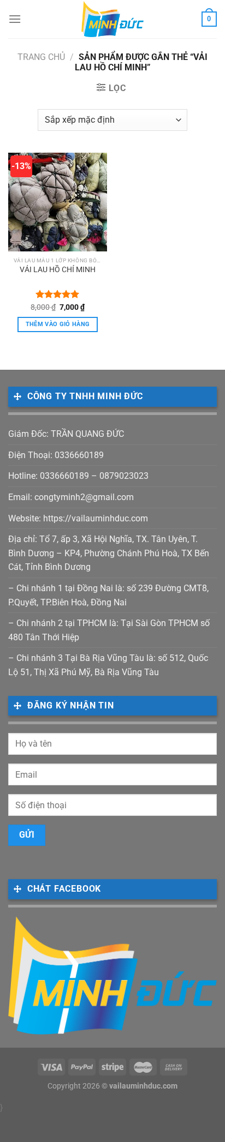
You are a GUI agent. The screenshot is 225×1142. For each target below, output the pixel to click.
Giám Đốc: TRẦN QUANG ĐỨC (66, 434)
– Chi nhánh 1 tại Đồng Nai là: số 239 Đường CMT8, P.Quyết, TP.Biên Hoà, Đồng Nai (108, 595)
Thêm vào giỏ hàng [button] (58, 324)
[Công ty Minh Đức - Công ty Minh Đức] (112, 19)
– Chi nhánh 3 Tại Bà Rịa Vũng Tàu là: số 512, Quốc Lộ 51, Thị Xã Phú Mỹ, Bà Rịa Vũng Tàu (108, 665)
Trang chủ (41, 57)
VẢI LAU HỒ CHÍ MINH (58, 269)
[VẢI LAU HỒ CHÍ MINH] (57, 202)
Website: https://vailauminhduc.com (78, 518)
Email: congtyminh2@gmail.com (71, 497)
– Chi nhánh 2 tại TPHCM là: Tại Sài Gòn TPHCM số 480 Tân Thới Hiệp (109, 630)
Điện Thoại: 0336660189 (56, 455)
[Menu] (14, 18)
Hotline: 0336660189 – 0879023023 (78, 476)
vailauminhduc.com (143, 1086)
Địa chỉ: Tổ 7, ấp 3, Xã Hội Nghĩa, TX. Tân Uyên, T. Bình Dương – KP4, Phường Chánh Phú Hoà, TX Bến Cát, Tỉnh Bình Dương (108, 553)
